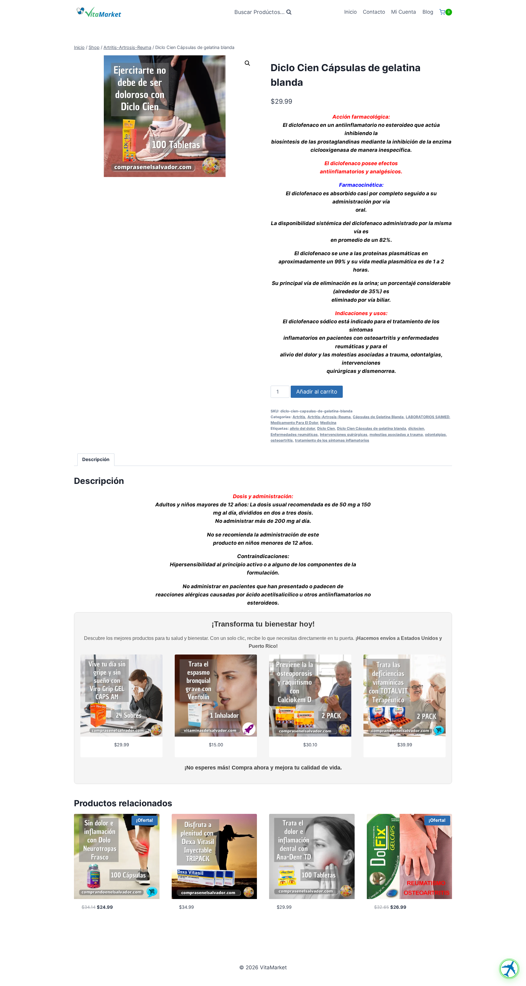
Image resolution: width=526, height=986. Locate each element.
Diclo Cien (326, 428)
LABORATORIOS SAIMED (427, 417)
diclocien (416, 428)
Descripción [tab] (96, 459)
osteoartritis (282, 440)
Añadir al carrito (316, 391)
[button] (247, 63)
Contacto (374, 12)
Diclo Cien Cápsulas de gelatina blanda (371, 428)
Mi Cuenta (403, 12)
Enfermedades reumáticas (294, 434)
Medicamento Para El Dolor (294, 422)
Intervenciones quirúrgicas (343, 434)
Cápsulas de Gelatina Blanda (378, 417)
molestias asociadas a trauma (396, 434)
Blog (428, 12)
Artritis (299, 417)
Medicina (328, 422)
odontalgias (435, 434)
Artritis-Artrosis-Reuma (329, 417)
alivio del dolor (302, 428)
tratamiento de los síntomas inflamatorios (332, 440)
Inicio (350, 12)
